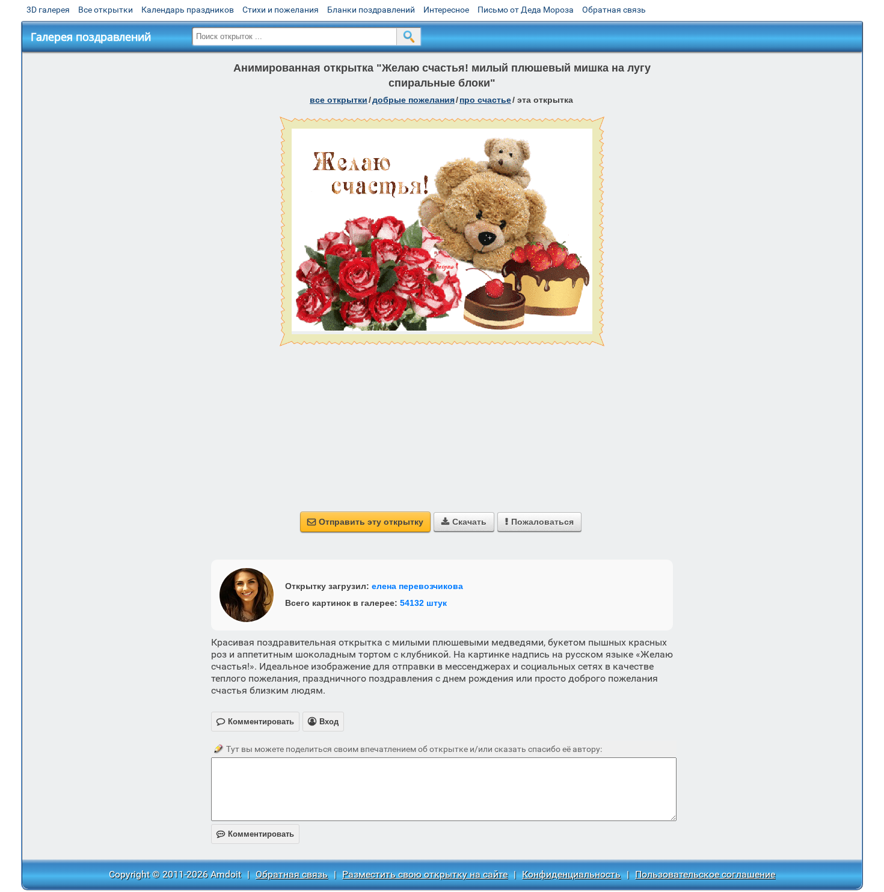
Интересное (446, 9)
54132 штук (423, 603)
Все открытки (105, 9)
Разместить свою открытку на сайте (425, 874)
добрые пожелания (413, 100)
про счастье (485, 100)
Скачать (464, 522)
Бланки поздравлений (371, 9)
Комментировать (255, 834)
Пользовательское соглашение (705, 874)
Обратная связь (614, 9)
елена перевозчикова (417, 586)
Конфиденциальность (571, 874)
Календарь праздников (187, 9)
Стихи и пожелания (280, 9)
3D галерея (48, 9)
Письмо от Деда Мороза (525, 9)
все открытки (338, 100)
